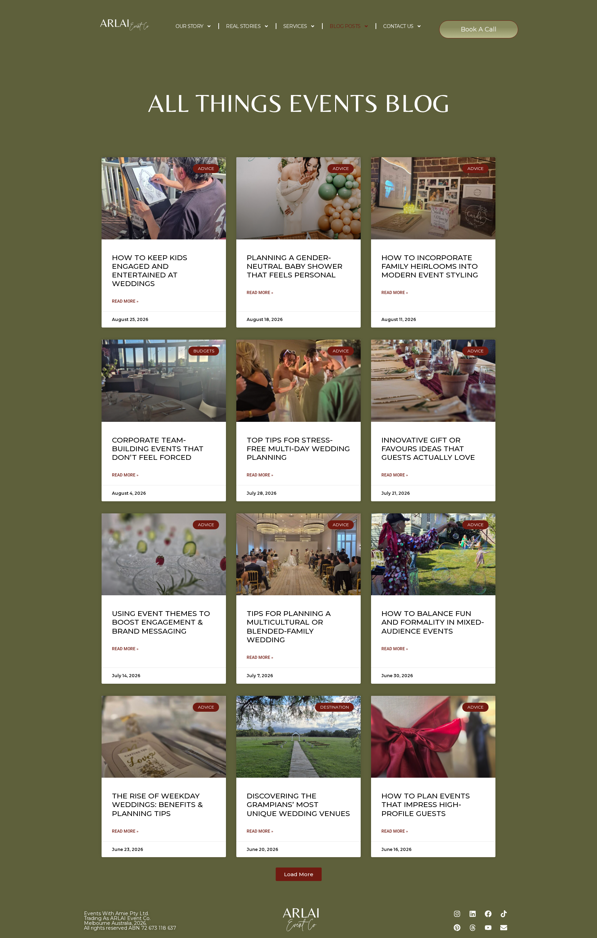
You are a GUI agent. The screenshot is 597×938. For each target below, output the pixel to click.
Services (295, 26)
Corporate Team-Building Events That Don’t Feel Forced (157, 449)
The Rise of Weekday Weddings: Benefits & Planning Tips (157, 804)
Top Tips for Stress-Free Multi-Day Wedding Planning (298, 449)
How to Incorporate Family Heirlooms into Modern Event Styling (429, 266)
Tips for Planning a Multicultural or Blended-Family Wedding (289, 626)
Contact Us (398, 26)
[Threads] (473, 928)
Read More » (125, 301)
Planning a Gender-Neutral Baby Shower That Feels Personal (294, 266)
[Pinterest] (457, 928)
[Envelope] (504, 928)
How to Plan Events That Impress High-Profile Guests (425, 804)
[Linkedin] (473, 914)
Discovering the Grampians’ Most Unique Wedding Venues (298, 804)
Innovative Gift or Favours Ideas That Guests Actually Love (428, 449)
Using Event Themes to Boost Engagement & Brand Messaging (161, 622)
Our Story (189, 26)
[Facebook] (488, 914)
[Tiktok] (504, 914)
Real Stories (243, 26)
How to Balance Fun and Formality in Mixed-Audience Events (432, 622)
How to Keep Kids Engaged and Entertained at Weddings (149, 270)
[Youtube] (488, 928)
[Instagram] (457, 914)
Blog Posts (345, 26)
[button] (299, 874)
